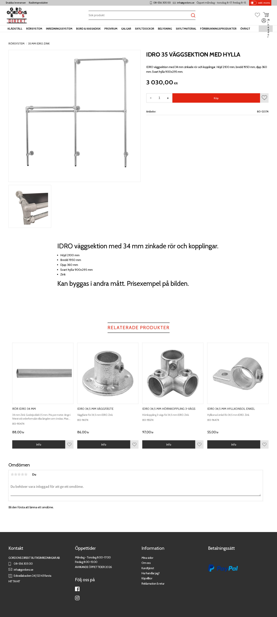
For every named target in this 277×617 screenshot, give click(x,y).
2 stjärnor (15, 474)
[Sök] (193, 15)
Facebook (77, 589)
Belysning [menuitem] (165, 28)
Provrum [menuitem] (110, 28)
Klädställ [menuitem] (15, 28)
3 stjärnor (19, 474)
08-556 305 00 (162, 2)
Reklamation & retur (153, 583)
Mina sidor (147, 558)
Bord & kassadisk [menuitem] (88, 28)
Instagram (77, 598)
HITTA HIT (14, 581)
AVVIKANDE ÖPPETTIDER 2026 (93, 567)
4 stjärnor (22, 474)
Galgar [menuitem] (126, 28)
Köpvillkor (147, 578)
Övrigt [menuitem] (245, 28)
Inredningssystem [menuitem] (59, 28)
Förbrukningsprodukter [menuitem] (218, 28)
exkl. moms (264, 2)
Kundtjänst (148, 568)
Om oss (146, 563)
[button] (259, 15)
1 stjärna (12, 474)
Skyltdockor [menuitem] (144, 28)
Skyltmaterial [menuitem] (186, 28)
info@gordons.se (185, 2)
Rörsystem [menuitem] (34, 28)
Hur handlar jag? (150, 573)
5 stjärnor (26, 474)
